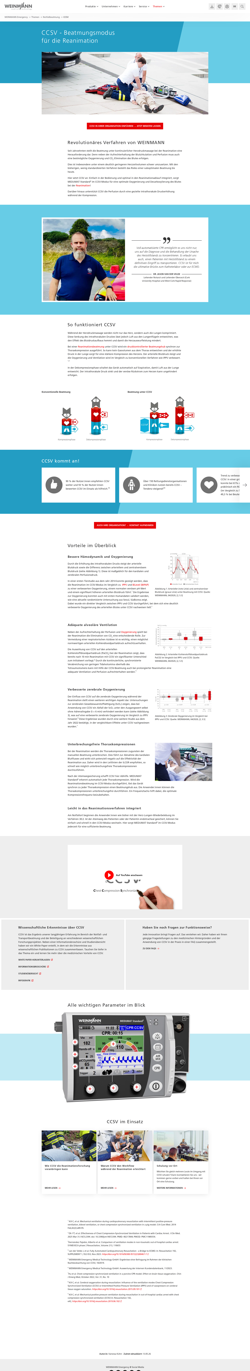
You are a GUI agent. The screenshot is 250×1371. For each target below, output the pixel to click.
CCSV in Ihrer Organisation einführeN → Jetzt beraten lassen (125, 126)
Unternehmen (110, 6)
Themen (157, 6)
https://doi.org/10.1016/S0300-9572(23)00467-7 (124, 1254)
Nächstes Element (245, 485)
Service (143, 6)
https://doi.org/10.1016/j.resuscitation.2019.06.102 (96, 1301)
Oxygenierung (129, 632)
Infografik (24, 980)
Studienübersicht (28, 973)
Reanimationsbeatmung (91, 346)
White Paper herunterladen (34, 960)
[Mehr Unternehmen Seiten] (119, 6)
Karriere (128, 6)
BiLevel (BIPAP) (141, 584)
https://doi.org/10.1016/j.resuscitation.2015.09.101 (116, 1289)
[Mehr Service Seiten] (148, 6)
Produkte (90, 6)
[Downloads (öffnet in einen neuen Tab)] (212, 6)
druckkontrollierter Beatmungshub (146, 346)
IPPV (124, 584)
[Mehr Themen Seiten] (163, 6)
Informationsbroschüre (32, 966)
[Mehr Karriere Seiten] (134, 6)
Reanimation (83, 185)
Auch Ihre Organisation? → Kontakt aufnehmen (125, 525)
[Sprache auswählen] (234, 6)
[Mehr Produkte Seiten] (97, 6)
